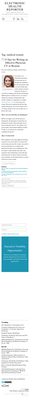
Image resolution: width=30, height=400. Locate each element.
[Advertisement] (15, 38)
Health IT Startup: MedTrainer (11, 333)
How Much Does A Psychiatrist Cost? (13, 325)
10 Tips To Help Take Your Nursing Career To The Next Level (14, 174)
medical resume (20, 180)
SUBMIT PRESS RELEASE (10, 234)
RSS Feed (22, 19)
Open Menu (3, 19)
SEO (18, 393)
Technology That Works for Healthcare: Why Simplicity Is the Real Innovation (15, 362)
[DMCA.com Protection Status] (7, 382)
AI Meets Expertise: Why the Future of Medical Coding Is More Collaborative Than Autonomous (15, 356)
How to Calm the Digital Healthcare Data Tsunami (14, 366)
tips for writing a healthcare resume (14, 182)
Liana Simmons (10, 180)
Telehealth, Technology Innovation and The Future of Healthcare (14, 336)
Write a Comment (8, 186)
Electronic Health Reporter (15, 6)
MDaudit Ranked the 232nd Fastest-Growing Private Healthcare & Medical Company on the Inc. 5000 (15, 341)
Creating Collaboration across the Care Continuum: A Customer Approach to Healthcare (13, 329)
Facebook (14, 19)
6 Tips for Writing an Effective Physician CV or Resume (16, 62)
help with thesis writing (9, 102)
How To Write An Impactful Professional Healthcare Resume (15, 169)
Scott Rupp (6, 179)
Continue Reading (8, 163)
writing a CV (6, 183)
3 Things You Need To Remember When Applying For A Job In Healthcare (14, 171)
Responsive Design (9, 393)
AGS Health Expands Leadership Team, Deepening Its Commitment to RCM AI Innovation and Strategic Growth (13, 370)
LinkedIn (18, 19)
